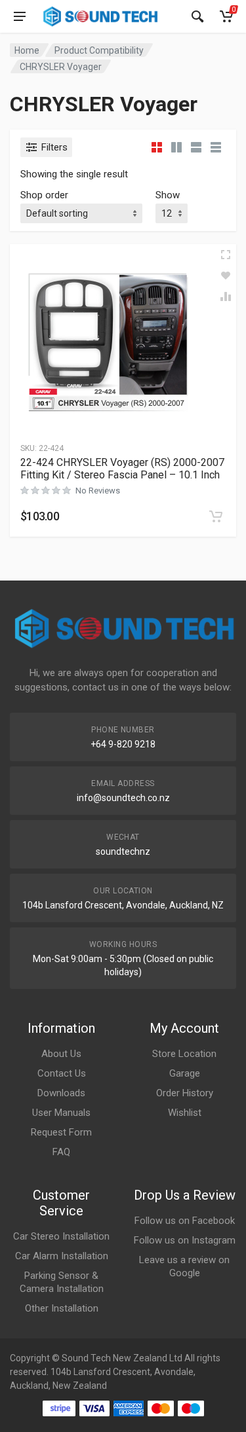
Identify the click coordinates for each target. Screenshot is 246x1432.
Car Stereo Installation (61, 1236)
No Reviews (97, 490)
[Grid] (157, 147)
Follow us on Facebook (184, 1220)
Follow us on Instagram (185, 1240)
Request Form (61, 1132)
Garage (184, 1073)
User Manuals (61, 1113)
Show (167, 195)
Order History (184, 1093)
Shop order (44, 195)
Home (26, 50)
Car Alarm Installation (61, 1256)
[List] (196, 147)
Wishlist (184, 1113)
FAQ (61, 1152)
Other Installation (61, 1308)
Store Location (184, 1054)
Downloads (61, 1093)
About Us (61, 1054)
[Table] (216, 147)
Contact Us (61, 1073)
